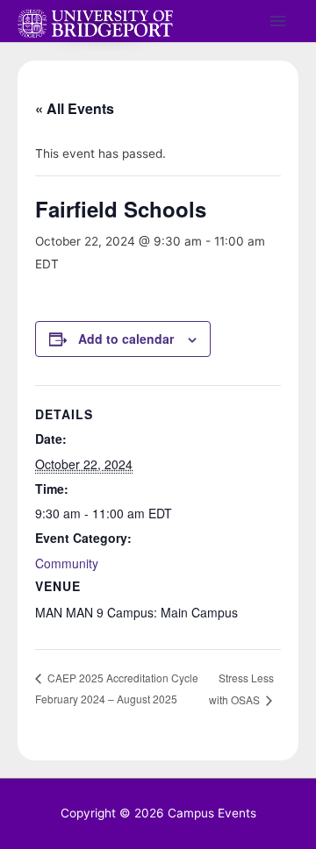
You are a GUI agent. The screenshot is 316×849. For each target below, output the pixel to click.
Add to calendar (126, 338)
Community (66, 563)
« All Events (74, 108)
